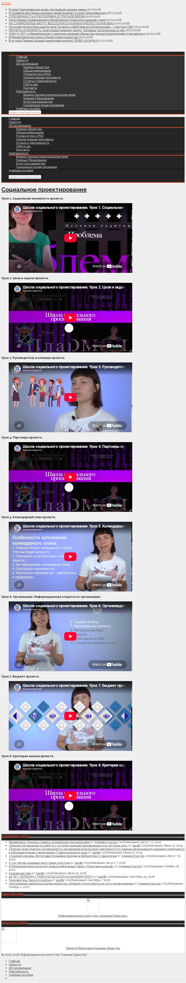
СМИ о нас (30, 84)
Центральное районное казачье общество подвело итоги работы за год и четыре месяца (71, 883)
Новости (22, 60)
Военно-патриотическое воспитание (49, 95)
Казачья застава (20, 873)
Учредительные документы (42, 77)
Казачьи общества (36, 67)
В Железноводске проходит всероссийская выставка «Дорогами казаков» (61, 866)
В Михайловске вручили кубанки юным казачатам (44, 37)
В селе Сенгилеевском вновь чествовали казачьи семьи (48, 9)
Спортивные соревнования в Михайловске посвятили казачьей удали (57, 20)
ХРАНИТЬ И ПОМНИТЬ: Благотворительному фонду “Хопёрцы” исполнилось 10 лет (67, 30)
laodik (136, 845)
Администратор (105, 842)
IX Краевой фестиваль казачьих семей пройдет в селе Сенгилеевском (58, 13)
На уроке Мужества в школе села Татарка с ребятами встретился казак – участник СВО (71, 27)
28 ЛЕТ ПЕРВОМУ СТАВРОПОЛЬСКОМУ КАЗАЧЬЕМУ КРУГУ (51, 876)
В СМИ (6, 3)
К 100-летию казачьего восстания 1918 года (39, 863)
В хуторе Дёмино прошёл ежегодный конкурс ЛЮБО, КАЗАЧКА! (54, 40)
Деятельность (26, 91)
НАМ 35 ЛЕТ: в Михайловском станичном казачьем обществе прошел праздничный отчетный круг (77, 33)
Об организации (27, 63)
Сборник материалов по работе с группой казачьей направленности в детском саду (68, 845)
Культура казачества (38, 101)
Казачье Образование (38, 98)
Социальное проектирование (43, 105)
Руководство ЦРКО (37, 74)
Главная (21, 57)
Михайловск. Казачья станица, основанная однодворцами (49, 842)
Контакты (30, 88)
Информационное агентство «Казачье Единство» (93, 916)
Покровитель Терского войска (30, 880)
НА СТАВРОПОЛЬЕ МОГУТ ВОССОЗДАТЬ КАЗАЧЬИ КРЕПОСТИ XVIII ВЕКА (62, 23)
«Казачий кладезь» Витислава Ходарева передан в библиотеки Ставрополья (63, 856)
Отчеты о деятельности (39, 81)
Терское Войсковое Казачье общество (93, 948)
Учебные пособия (28, 108)
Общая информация (37, 70)
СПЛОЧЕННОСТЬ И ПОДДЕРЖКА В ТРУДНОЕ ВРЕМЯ (47, 16)
